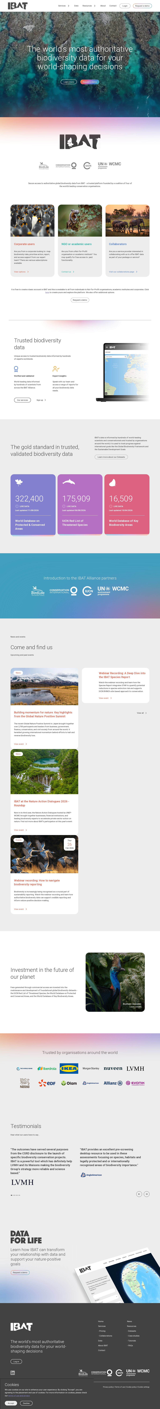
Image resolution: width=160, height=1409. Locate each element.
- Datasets (131, 1331)
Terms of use (120, 1387)
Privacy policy (108, 1387)
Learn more (69, 82)
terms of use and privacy (19, 1395)
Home (100, 1321)
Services (102, 1326)
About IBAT (103, 1345)
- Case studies (133, 1336)
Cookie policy (131, 1387)
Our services (22, 400)
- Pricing (101, 1331)
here (47, 292)
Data (76, 6)
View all (140, 713)
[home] (18, 5)
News (129, 1321)
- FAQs (130, 1345)
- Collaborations (105, 1336)
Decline (26, 1403)
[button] (65, 6)
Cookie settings (143, 1387)
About (103, 6)
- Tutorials (131, 1341)
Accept (11, 1403)
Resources (131, 1326)
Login (125, 6)
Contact (112, 6)
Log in (16, 1361)
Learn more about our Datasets (111, 457)
